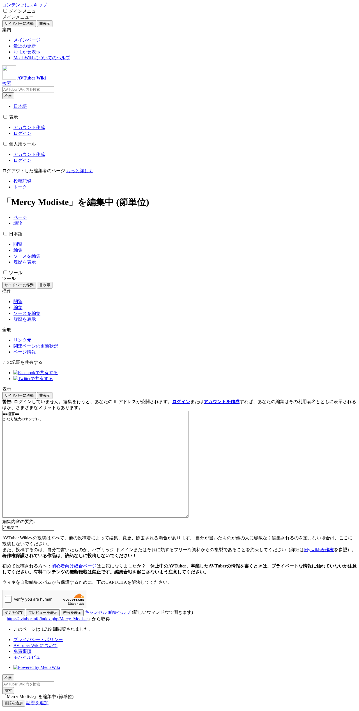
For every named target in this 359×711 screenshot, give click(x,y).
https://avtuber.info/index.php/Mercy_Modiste (47, 618)
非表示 (44, 23)
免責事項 (22, 651)
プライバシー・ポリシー (38, 639)
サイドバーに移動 (19, 23)
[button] (5, 11)
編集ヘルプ (119, 612)
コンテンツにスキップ (24, 5)
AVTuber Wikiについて (35, 645)
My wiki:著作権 (319, 549)
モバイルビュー (29, 657)
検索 (8, 96)
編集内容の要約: (18, 521)
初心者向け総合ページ (74, 566)
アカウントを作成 (222, 401)
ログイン (181, 401)
